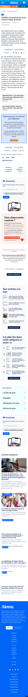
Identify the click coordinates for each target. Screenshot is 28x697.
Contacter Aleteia (14, 687)
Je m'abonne (5, 6)
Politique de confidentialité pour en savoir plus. (13, 193)
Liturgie (4, 572)
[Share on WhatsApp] (23, 52)
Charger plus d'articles (14, 327)
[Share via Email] (21, 52)
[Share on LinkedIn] (16, 52)
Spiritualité (14, 639)
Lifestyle (14, 637)
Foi (3, 157)
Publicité (14, 658)
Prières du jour (9, 408)
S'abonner (9, 627)
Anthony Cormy (16, 22)
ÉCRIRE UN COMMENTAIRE (14, 274)
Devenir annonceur (14, 684)
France (7, 157)
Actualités (3, 11)
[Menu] (4, 2)
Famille (4, 460)
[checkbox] (3, 192)
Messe (13, 157)
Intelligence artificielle (8, 520)
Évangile (7, 398)
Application (14, 650)
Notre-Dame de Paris (7, 160)
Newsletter (14, 648)
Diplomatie (5, 547)
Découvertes (14, 641)
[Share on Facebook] (13, 52)
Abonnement (14, 654)
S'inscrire (6, 197)
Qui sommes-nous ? (14, 679)
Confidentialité (14, 692)
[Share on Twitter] (18, 52)
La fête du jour (9, 393)
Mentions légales (14, 682)
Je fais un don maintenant (11, 237)
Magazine (14, 652)
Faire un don (14, 140)
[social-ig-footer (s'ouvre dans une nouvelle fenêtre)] (18, 670)
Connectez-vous (20, 269)
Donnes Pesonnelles (14, 689)
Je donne (13, 6)
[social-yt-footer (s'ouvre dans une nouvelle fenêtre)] (10, 670)
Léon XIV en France (7, 494)
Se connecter (18, 627)
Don (14, 656)
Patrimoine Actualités (12, 11)
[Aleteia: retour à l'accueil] (14, 2)
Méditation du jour (11, 403)
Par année (14, 664)
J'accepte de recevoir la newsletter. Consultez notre (14, 193)
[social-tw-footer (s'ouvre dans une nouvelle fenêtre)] (15, 670)
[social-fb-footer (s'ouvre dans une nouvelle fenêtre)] (12, 670)
